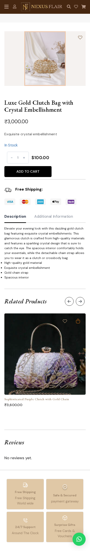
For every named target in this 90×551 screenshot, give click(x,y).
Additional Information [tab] (53, 216)
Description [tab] (15, 216)
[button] (79, 539)
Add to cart (28, 171)
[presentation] (69, 301)
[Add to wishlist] (80, 37)
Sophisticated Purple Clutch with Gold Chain (36, 399)
